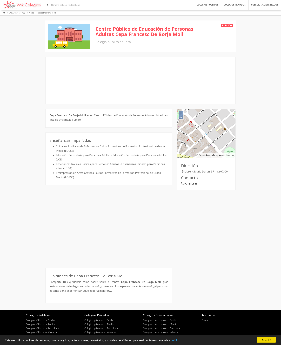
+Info (175, 340)
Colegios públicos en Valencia (41, 332)
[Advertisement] (140, 80)
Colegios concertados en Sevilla (159, 320)
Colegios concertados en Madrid (160, 324)
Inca (23, 12)
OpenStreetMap (209, 155)
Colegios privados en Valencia (100, 332)
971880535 (191, 183)
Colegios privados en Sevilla (99, 320)
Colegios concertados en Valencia (160, 332)
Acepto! (266, 340)
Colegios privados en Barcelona (101, 328)
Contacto (206, 320)
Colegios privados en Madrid (99, 324)
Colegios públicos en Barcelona (42, 328)
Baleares (13, 12)
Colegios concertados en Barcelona (162, 328)
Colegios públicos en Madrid (40, 324)
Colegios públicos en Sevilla (40, 320)
